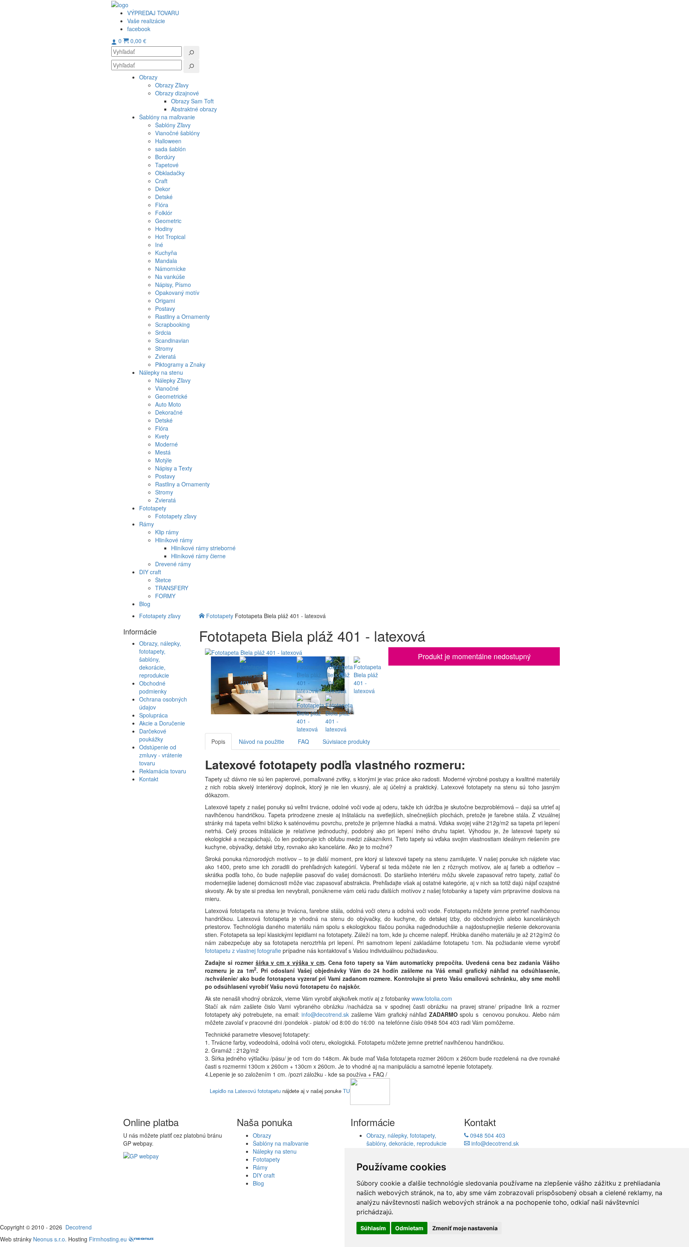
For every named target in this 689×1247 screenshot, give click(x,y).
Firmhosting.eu (108, 1239)
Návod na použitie (261, 741)
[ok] (191, 52)
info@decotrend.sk (325, 1014)
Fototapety (219, 616)
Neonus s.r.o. (50, 1239)
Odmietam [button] (409, 1228)
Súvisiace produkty (346, 741)
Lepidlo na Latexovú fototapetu (245, 1091)
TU (346, 1091)
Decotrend (78, 1227)
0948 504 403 (487, 1135)
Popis (218, 741)
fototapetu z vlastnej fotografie (243, 951)
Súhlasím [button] (373, 1228)
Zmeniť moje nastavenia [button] (465, 1228)
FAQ (303, 741)
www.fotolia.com (432, 998)
